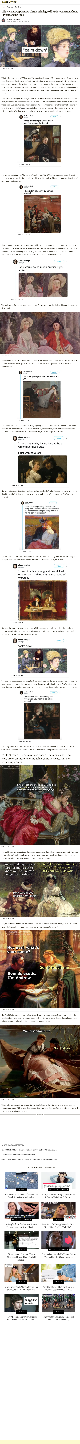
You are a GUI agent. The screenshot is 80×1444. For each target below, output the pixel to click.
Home (3, 7)
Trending (18, 7)
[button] (77, 2)
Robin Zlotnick (14, 19)
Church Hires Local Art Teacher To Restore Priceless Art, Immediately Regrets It (29, 1159)
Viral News (10, 7)
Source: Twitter (7, 68)
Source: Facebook (8, 846)
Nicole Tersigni (20, 108)
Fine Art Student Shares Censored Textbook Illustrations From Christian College (29, 1150)
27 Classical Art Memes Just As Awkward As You (18, 1155)
